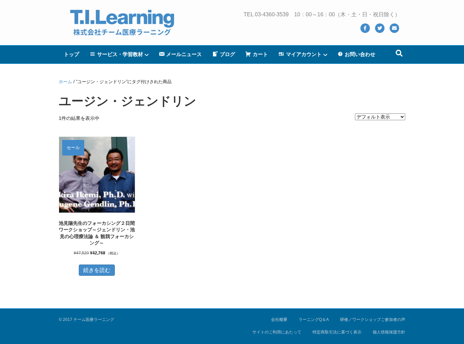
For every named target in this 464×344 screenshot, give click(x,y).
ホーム (65, 81)
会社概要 (279, 319)
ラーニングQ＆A (314, 319)
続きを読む (96, 270)
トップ (71, 54)
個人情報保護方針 (389, 332)
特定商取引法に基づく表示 (337, 332)
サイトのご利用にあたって (276, 332)
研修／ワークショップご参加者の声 (372, 319)
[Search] (399, 53)
